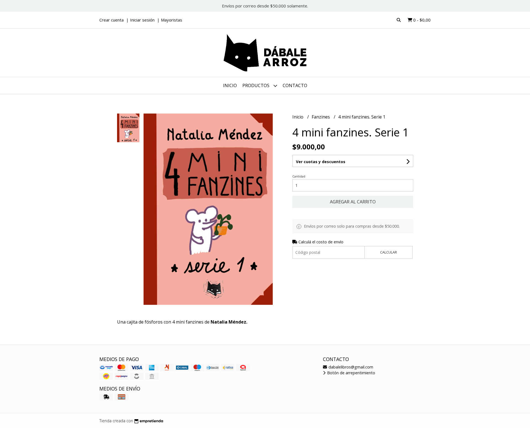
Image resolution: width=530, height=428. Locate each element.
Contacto (295, 85)
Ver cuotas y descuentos (320, 161)
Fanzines (321, 117)
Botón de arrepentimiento (350, 372)
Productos (256, 85)
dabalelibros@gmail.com (350, 367)
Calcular (388, 252)
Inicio (230, 85)
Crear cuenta (111, 20)
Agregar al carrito (353, 202)
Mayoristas (171, 20)
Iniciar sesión (142, 20)
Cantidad (298, 176)
